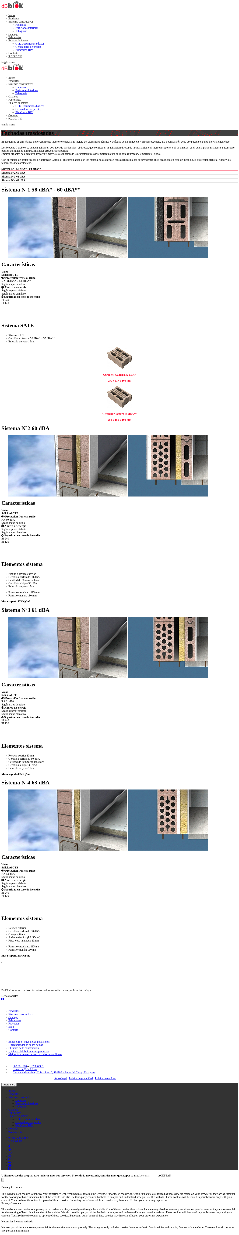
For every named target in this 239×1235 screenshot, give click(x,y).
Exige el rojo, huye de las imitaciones (29, 1041)
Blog (11, 1026)
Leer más (144, 1175)
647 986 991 (37, 1066)
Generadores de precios (28, 46)
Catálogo (13, 34)
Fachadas (20, 24)
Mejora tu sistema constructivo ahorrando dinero (35, 1054)
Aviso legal (60, 1078)
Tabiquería (21, 31)
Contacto (13, 53)
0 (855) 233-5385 (18, 1137)
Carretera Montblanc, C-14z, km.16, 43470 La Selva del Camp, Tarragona (54, 1072)
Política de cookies (105, 1078)
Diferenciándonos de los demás (25, 1044)
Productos (13, 18)
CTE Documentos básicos (29, 43)
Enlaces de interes (18, 40)
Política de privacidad (81, 1078)
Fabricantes (14, 37)
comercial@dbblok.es (25, 1069)
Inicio (11, 15)
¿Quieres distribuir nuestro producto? (28, 1051)
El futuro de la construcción (23, 1047)
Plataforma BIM (24, 49)
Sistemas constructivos (20, 21)
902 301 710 (15, 56)
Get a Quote (15, 1140)
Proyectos (13, 1023)
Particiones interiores (26, 27)
